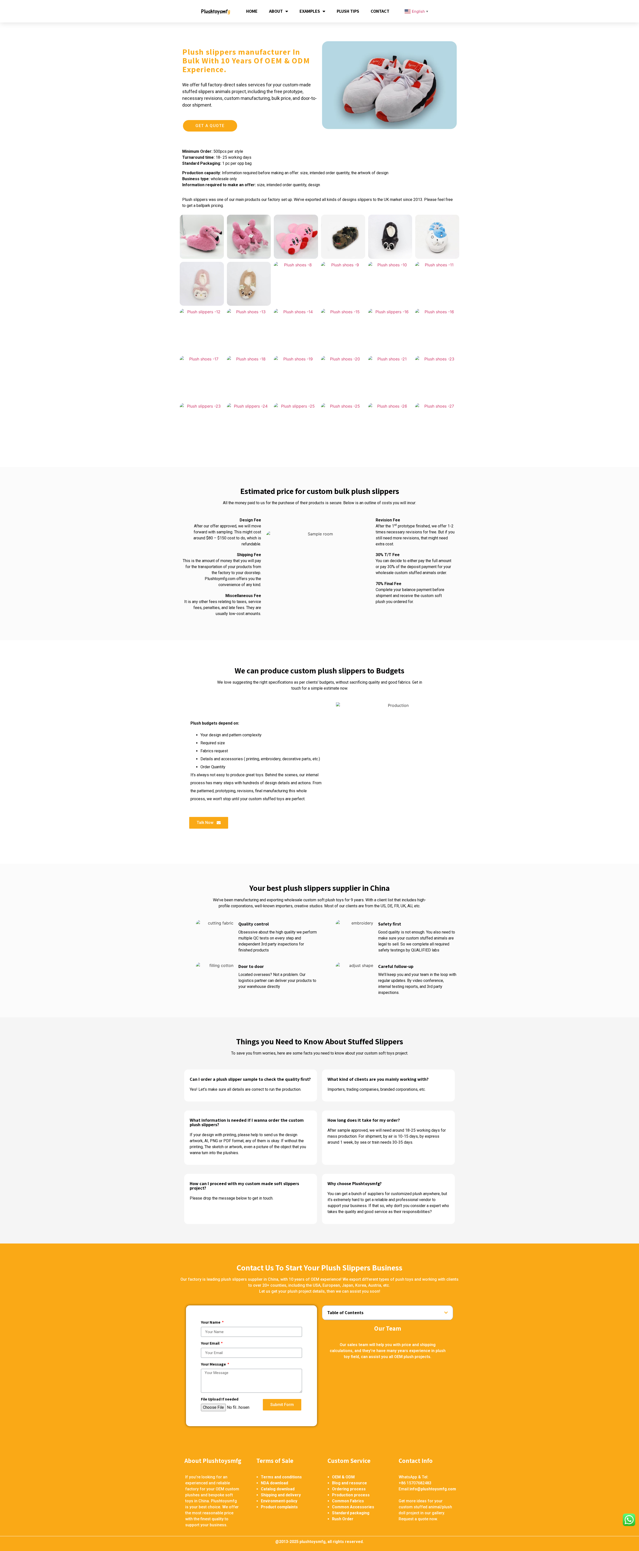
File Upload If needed (219, 1399)
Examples (310, 11)
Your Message (214, 1364)
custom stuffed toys (266, 798)
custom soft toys (379, 1053)
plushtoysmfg (312, 1541)
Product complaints (279, 1507)
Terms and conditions (281, 1477)
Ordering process (349, 1489)
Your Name (211, 1322)
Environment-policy (279, 1501)
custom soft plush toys (323, 900)
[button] (210, 125)
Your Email (210, 1343)
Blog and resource (349, 1483)
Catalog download (278, 1489)
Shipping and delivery (281, 1495)
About (276, 11)
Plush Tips (348, 11)
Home (252, 11)
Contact (380, 11)
